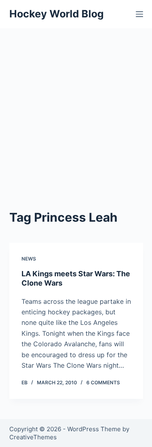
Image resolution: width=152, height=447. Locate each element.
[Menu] (139, 14)
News (28, 259)
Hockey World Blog (56, 14)
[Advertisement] (76, 108)
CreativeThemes (33, 437)
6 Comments (103, 382)
